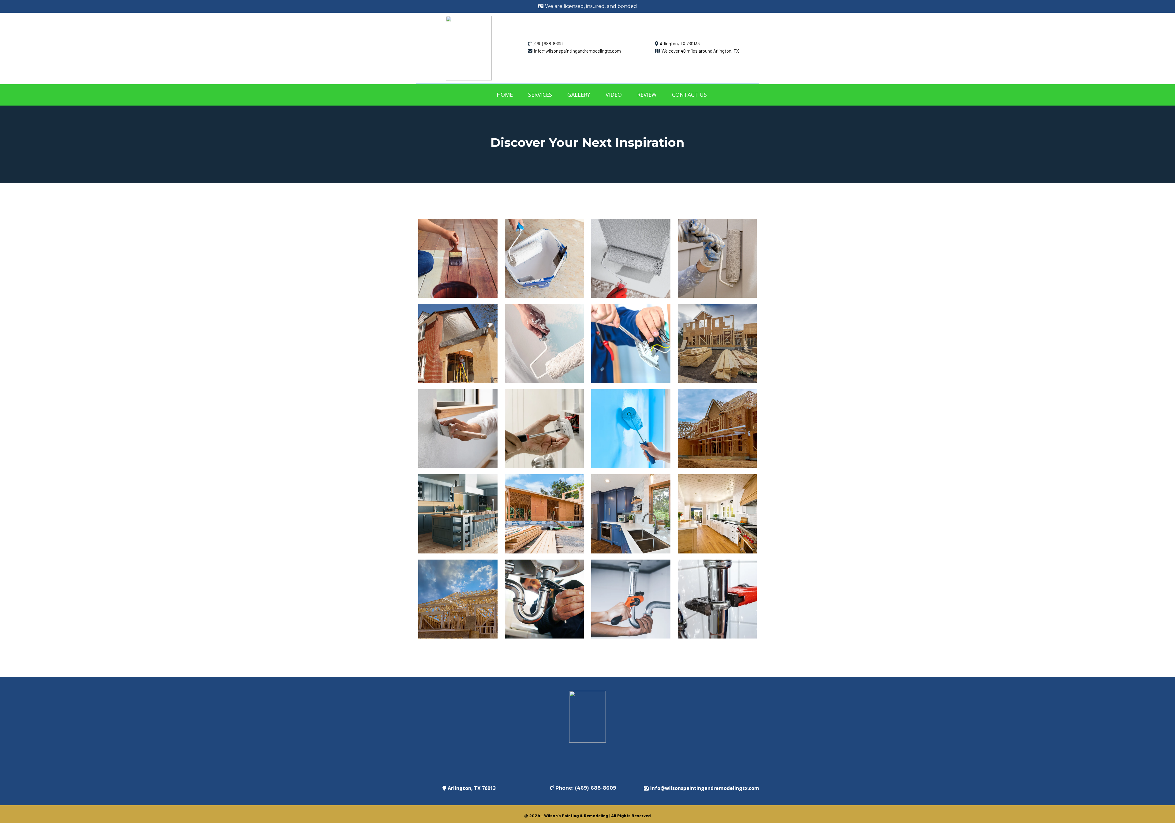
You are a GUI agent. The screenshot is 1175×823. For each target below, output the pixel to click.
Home (505, 94)
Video (614, 94)
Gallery (578, 94)
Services (540, 94)
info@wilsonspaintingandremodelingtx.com (577, 51)
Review (647, 94)
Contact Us (689, 94)
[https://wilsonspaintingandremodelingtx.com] (469, 47)
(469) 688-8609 (548, 43)
